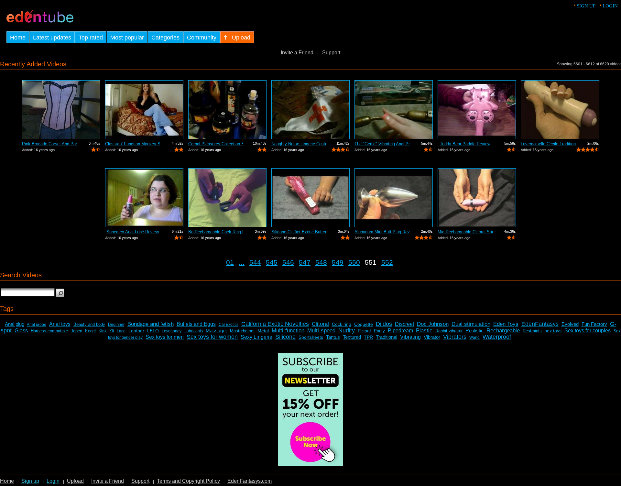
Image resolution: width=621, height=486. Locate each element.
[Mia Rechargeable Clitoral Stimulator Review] (477, 198)
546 (288, 262)
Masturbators (242, 330)
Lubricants (193, 331)
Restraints (532, 330)
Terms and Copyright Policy (188, 481)
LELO (153, 330)
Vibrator (432, 337)
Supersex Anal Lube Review (132, 231)
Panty (379, 330)
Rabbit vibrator (449, 330)
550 (354, 262)
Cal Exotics (228, 324)
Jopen (76, 330)
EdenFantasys (540, 324)
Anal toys (60, 324)
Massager (216, 330)
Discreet (404, 324)
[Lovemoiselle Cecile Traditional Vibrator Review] (560, 110)
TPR (368, 337)
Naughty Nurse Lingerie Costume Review (298, 143)
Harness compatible (49, 330)
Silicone (285, 337)
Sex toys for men (165, 337)
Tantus (333, 337)
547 (304, 262)
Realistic (474, 330)
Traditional (386, 337)
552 (387, 262)
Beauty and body (89, 324)
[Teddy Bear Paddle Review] (477, 110)
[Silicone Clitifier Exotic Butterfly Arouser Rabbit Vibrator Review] (310, 198)
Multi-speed (321, 330)
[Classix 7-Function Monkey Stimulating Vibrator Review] (144, 110)
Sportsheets (311, 337)
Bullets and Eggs (196, 324)
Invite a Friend (297, 52)
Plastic (424, 330)
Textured (352, 337)
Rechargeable (503, 330)
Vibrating (410, 337)
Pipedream (400, 330)
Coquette (363, 324)
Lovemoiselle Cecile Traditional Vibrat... (548, 143)
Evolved (570, 324)
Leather (136, 330)
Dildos (384, 324)
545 (272, 262)
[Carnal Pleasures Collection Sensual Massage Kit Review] (227, 110)
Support (331, 52)
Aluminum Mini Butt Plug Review (381, 231)
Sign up (586, 5)
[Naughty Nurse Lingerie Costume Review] (310, 110)
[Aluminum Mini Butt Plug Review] (393, 198)
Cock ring (341, 324)
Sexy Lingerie (256, 337)
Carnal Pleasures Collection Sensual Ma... (215, 143)
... (242, 262)
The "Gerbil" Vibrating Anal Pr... (381, 143)
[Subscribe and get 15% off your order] (310, 464)
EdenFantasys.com (249, 481)
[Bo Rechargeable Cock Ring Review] (227, 198)
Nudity (346, 330)
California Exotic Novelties (275, 324)
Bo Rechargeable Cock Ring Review (215, 231)
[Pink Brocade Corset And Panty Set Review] (61, 110)
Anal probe (36, 324)
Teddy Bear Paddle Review (465, 143)
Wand (474, 337)
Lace (121, 331)
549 (337, 262)
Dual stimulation (471, 324)
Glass (21, 330)
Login (610, 5)
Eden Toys (505, 324)
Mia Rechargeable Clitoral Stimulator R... (465, 231)
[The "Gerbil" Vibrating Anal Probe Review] (393, 110)
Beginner (116, 324)
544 (255, 262)
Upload (75, 481)
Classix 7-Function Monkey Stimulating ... (132, 143)
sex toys (553, 330)
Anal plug (14, 324)
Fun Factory (594, 324)
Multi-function (288, 330)
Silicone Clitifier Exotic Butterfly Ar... (298, 231)
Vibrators (454, 337)
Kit (111, 331)
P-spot (364, 330)
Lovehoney (171, 331)
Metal (263, 330)
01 (230, 262)
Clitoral (320, 324)
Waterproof (497, 337)
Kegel (90, 330)
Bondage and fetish (150, 324)
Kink (102, 331)
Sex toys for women (212, 337)
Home (7, 481)
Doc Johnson (433, 324)
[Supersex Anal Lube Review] (144, 198)
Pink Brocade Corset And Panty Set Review (49, 143)
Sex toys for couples (587, 330)
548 (321, 262)
